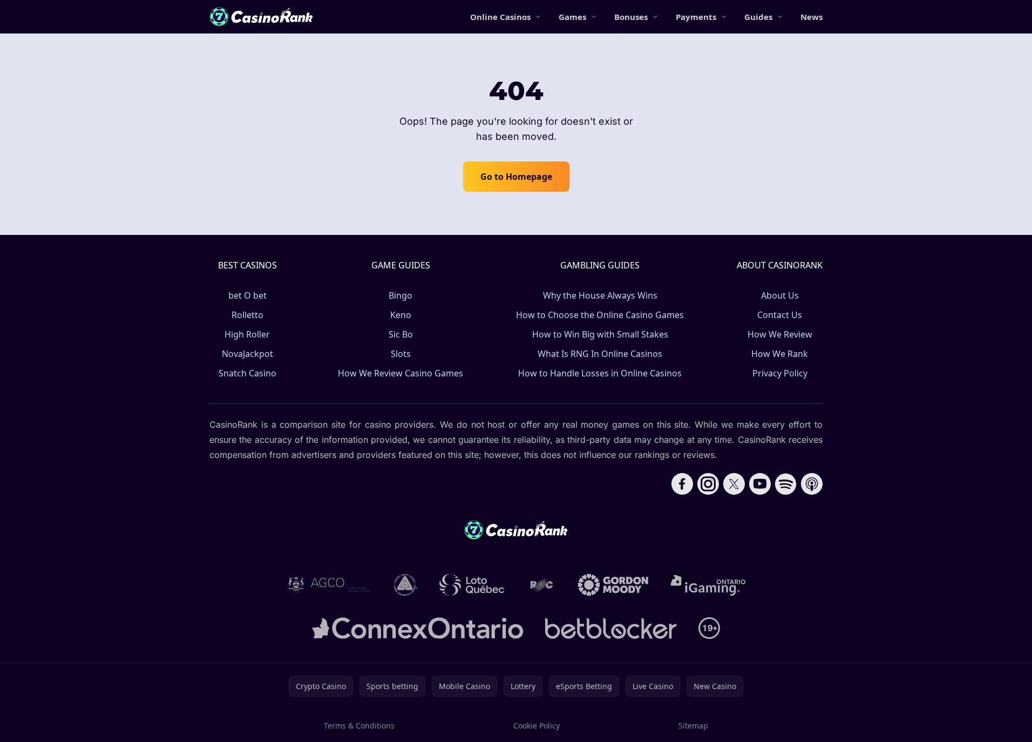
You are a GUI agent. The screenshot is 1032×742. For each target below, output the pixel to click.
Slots (401, 354)
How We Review (780, 334)
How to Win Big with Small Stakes (600, 334)
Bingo (400, 295)
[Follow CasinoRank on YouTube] (760, 484)
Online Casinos (500, 16)
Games (572, 16)
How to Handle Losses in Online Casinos (600, 373)
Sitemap (693, 725)
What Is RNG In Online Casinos (600, 354)
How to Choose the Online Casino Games (600, 315)
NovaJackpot (247, 354)
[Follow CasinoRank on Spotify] (786, 484)
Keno (400, 315)
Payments (696, 16)
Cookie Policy (536, 725)
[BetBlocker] (610, 628)
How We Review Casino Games (400, 373)
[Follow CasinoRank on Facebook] (682, 484)
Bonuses (631, 16)
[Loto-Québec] (472, 585)
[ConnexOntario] (418, 628)
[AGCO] (329, 585)
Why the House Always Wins (600, 295)
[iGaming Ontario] (708, 585)
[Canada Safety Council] (406, 585)
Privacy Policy (779, 373)
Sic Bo (401, 334)
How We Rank (779, 354)
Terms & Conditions (359, 725)
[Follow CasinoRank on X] (734, 484)
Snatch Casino (247, 373)
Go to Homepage (516, 177)
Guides (758, 16)
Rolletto (247, 315)
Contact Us (779, 315)
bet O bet (247, 295)
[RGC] (541, 585)
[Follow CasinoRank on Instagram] (708, 484)
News (811, 16)
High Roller (247, 334)
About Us (780, 295)
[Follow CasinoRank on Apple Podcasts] (812, 484)
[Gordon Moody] (613, 585)
